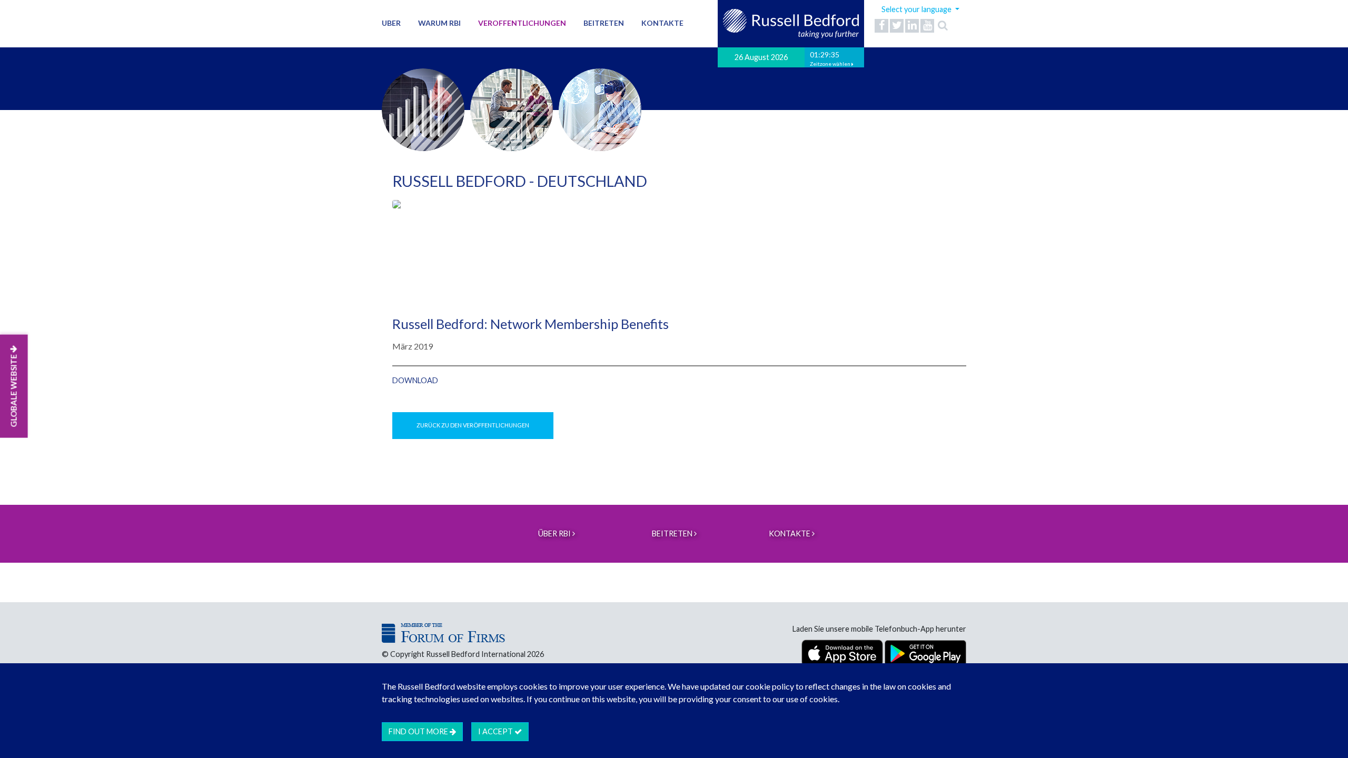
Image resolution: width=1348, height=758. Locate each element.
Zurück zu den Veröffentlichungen (473, 425)
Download (415, 380)
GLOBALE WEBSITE (13, 390)
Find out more (419, 731)
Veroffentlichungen (522, 22)
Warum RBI (439, 22)
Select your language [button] (917, 9)
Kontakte (662, 22)
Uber (391, 22)
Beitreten (603, 22)
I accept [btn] (496, 731)
